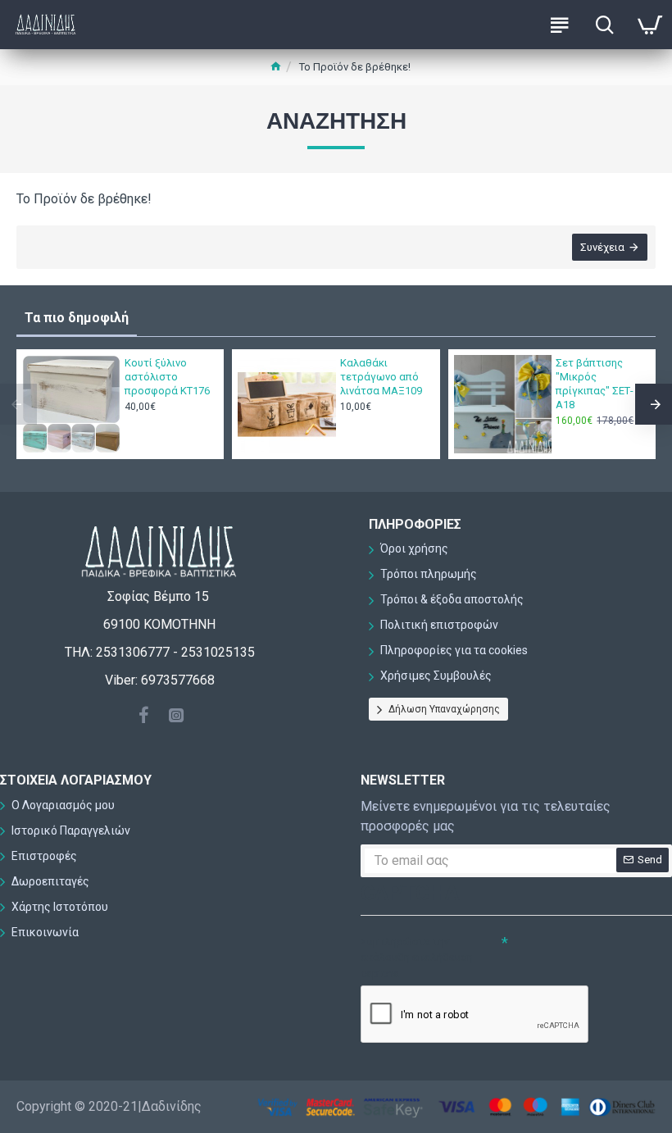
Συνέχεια (602, 247)
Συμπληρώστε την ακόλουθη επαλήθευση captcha (417, 957)
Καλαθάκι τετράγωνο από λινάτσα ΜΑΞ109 (381, 377)
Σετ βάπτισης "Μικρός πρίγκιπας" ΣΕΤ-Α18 (594, 384)
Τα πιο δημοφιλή (77, 317)
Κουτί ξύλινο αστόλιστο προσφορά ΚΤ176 (167, 377)
